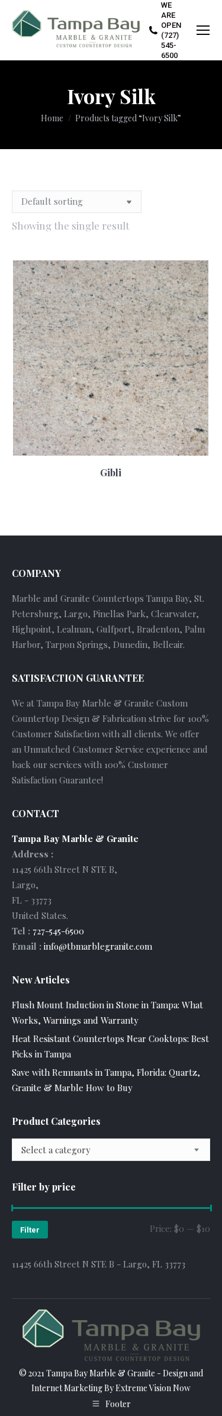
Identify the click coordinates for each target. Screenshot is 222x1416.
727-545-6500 (58, 931)
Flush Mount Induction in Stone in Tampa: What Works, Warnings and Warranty (107, 1012)
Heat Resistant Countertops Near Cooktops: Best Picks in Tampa (110, 1046)
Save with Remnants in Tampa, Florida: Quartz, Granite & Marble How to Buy (106, 1080)
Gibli (110, 472)
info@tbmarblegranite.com (98, 946)
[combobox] (111, 1149)
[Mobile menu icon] (203, 30)
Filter (30, 1229)
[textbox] (56, 1149)
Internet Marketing (66, 1388)
